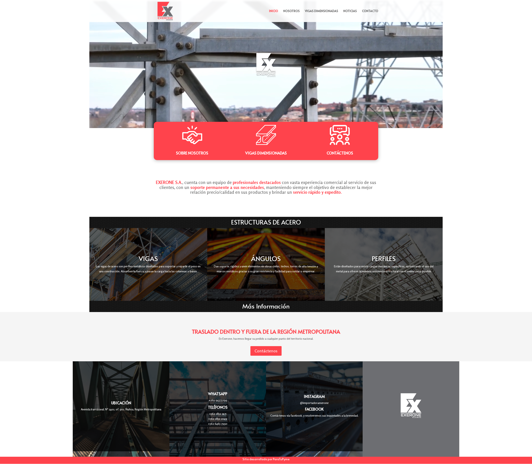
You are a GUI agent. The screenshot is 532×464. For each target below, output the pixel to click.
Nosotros (291, 11)
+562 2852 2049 (217, 418)
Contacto (370, 11)
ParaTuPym (280, 459)
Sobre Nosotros (192, 152)
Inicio (273, 11)
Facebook (314, 409)
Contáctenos (340, 152)
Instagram (314, 396)
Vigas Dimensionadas (321, 11)
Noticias (350, 11)
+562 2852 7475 (218, 413)
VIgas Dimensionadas (266, 152)
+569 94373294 (218, 400)
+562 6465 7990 (217, 423)
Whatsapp (217, 393)
